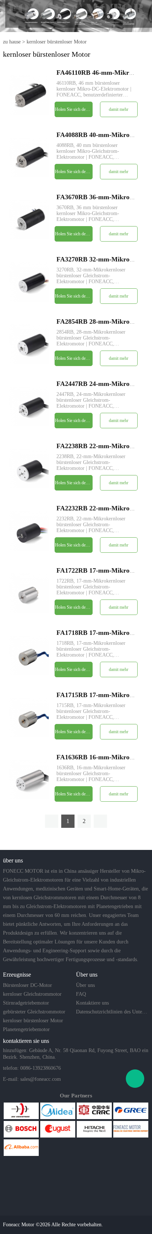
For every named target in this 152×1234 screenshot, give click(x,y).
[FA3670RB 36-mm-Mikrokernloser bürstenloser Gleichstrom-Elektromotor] (29, 219)
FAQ (81, 994)
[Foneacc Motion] (130, 1129)
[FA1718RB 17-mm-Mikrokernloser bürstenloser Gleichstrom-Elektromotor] (29, 655)
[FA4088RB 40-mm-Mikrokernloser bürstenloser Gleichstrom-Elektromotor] (29, 157)
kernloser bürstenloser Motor (57, 42)
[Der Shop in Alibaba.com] (21, 1147)
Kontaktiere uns (92, 1003)
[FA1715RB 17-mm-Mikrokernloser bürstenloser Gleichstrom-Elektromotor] (29, 717)
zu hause (12, 42)
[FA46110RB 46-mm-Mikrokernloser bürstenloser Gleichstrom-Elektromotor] (29, 95)
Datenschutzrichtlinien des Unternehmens (112, 1012)
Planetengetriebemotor (26, 1029)
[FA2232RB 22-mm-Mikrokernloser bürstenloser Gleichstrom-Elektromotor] (29, 530)
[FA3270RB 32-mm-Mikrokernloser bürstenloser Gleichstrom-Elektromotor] (29, 281)
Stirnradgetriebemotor (26, 1003)
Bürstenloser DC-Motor (27, 985)
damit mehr (118, 109)
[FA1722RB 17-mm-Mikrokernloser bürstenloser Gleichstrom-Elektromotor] (29, 592)
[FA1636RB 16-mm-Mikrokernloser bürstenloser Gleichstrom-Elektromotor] (29, 779)
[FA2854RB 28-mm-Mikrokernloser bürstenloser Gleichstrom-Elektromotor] (29, 344)
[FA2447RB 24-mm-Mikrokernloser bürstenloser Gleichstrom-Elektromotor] (29, 406)
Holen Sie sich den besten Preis (73, 109)
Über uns (85, 985)
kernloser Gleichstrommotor (32, 994)
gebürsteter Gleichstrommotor (34, 1012)
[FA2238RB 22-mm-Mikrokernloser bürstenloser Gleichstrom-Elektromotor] (29, 468)
